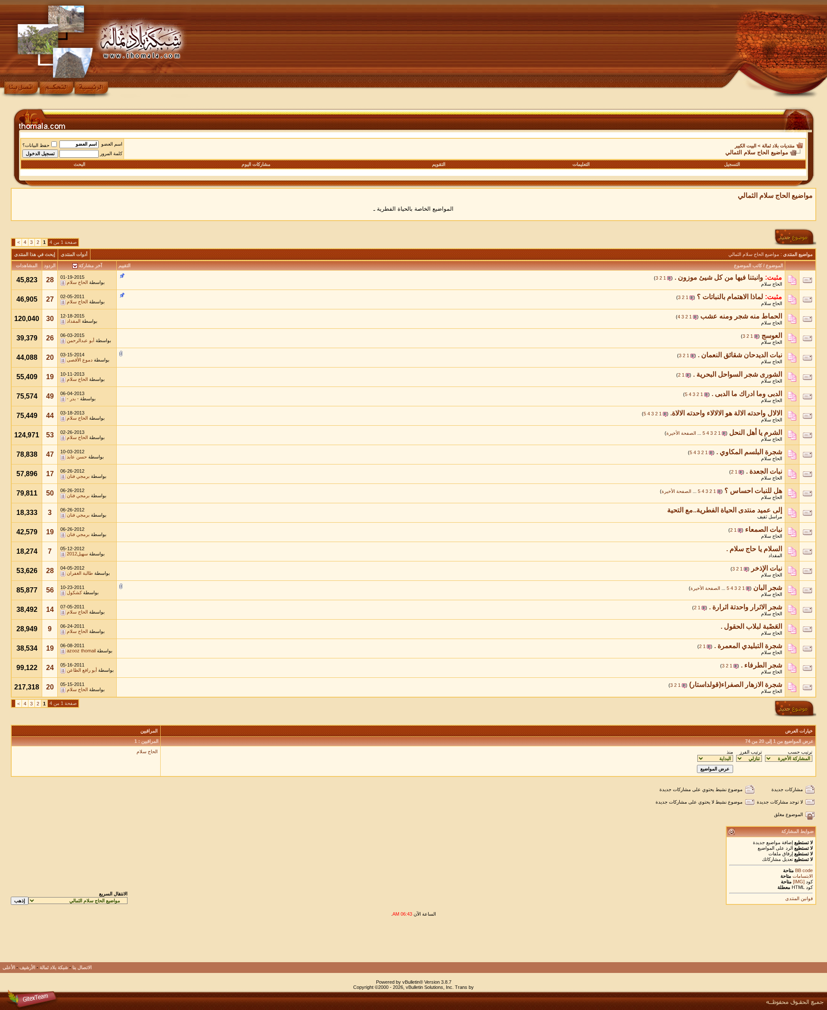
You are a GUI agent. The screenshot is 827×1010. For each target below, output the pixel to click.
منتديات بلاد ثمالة (778, 145)
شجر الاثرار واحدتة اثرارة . (745, 607)
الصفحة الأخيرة (681, 433)
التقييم (124, 265)
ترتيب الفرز (751, 751)
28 (50, 280)
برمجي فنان (78, 476)
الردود (50, 265)
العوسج (772, 335)
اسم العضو (111, 144)
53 (50, 435)
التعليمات (581, 164)
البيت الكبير (745, 145)
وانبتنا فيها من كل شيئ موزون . (719, 277)
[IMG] (799, 881)
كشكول (74, 592)
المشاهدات (26, 265)
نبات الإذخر (766, 568)
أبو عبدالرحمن (80, 340)
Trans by (464, 987)
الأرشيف (27, 967)
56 (50, 590)
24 (50, 667)
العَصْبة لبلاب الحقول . (751, 626)
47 (50, 454)
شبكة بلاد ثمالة (54, 967)
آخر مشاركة (90, 265)
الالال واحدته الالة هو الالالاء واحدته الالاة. (726, 413)
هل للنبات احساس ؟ (753, 490)
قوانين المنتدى (799, 898)
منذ (730, 751)
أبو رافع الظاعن (82, 670)
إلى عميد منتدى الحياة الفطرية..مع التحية (724, 510)
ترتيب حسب (800, 751)
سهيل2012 (77, 553)
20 (50, 357)
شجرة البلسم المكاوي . (749, 451)
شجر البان (767, 587)
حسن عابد (77, 456)
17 (50, 473)
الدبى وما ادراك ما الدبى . (747, 393)
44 (50, 415)
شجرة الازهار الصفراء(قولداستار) (735, 684)
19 (50, 376)
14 (50, 609)
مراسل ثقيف (769, 516)
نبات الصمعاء (763, 529)
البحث (79, 164)
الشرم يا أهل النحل (755, 432)
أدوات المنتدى (74, 254)
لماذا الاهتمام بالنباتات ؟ (730, 296)
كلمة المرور (111, 153)
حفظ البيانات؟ (36, 145)
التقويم (438, 164)
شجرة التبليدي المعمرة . (748, 645)
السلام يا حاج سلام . (754, 548)
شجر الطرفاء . (761, 665)
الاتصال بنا (82, 967)
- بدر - (73, 398)
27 (50, 299)
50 (50, 493)
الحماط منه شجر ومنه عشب (741, 316)
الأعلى (9, 967)
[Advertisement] (659, 942)
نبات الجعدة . (764, 471)
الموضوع (774, 265)
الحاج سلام (771, 284)
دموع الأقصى (80, 359)
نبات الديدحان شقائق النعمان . (740, 354)
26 (50, 338)
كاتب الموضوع (748, 265)
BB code (803, 870)
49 (50, 396)
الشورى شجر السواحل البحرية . (737, 374)
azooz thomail (81, 650)
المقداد (74, 321)
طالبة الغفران (80, 573)
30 (50, 318)
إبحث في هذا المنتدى (34, 254)
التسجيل (732, 164)
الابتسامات (803, 876)
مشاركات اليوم (256, 164)
